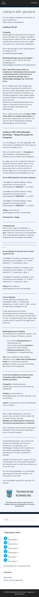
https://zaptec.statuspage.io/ (13, 22)
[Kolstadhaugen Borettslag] (4, 2)
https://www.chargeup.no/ (24, 44)
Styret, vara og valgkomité (13, 580)
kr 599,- (14, 302)
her (13, 44)
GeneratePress (19, 594)
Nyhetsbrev (8, 577)
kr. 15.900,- (29, 261)
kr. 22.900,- (29, 187)
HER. (19, 476)
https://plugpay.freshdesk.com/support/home (19, 65)
